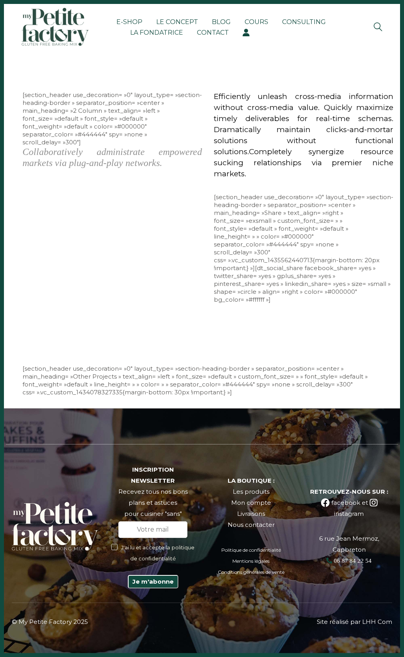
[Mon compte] (246, 32)
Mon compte (251, 502)
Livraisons (251, 513)
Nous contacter (251, 524)
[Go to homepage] (55, 27)
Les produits (251, 491)
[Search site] (378, 27)
